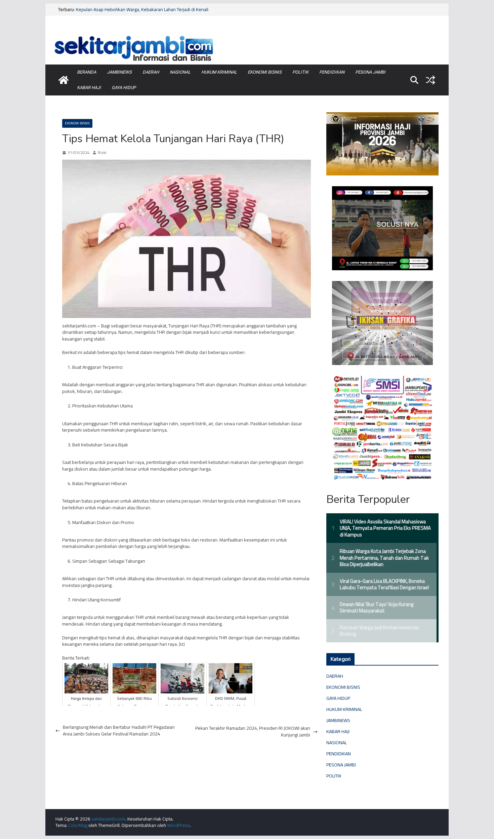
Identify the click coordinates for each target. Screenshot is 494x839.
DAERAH (150, 72)
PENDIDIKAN (331, 72)
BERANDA (86, 72)
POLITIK (300, 72)
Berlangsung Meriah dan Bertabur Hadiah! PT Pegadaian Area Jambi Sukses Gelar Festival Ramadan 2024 (119, 730)
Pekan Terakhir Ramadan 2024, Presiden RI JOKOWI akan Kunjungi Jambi (252, 731)
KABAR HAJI (89, 87)
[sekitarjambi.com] (247, 34)
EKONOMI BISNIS (265, 72)
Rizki (102, 153)
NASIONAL (180, 72)
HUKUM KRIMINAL (219, 72)
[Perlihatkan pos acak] (430, 80)
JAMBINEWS (119, 72)
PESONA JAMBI (370, 72)
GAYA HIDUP (124, 87)
